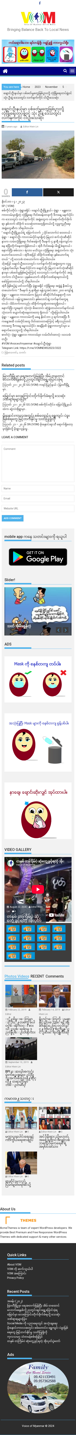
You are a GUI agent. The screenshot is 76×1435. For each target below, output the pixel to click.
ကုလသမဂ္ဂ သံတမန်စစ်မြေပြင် (25, 1336)
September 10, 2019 (18, 1062)
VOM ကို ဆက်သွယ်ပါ (20, 1269)
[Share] (27, 192)
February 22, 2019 (17, 1009)
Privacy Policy (15, 1278)
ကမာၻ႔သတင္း (19, 1098)
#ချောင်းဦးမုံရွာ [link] (42, 343)
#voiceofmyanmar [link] (21, 343)
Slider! (9, 580)
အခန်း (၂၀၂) (15, 1301)
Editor (8, 1014)
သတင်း (22, 352)
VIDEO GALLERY (17, 849)
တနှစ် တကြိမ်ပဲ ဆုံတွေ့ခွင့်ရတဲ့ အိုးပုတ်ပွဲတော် (33, 1341)
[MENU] (72, 70)
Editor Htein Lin (30, 126)
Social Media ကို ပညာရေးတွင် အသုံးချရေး (32, 1323)
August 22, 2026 (18, 907)
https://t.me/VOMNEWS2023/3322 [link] (40, 348)
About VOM (14, 1264)
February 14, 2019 (51, 1009)
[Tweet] (58, 192)
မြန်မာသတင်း (11, 352)
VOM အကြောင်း (16, 1273)
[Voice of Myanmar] (5, 70)
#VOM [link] (5, 343)
